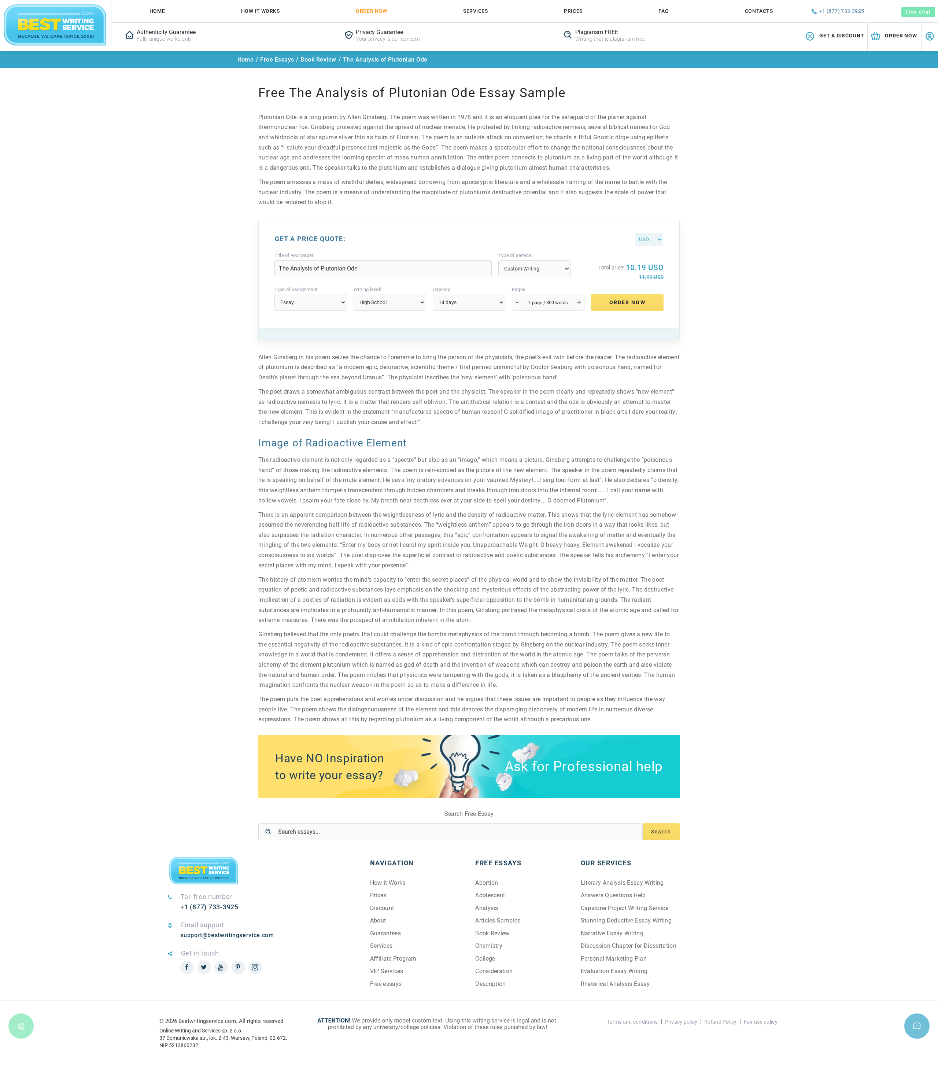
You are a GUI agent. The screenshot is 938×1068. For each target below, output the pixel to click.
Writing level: (367, 289)
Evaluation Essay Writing (614, 971)
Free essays (386, 983)
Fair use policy (761, 1022)
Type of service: (515, 255)
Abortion (486, 882)
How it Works (388, 882)
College (485, 958)
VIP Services (386, 971)
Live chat (918, 12)
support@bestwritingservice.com (227, 935)
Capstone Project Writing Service (624, 908)
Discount (382, 908)
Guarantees (385, 933)
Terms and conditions (632, 1022)
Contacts (759, 11)
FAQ (663, 11)
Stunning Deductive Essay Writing (626, 920)
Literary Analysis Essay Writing (622, 882)
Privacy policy (681, 1022)
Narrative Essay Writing (612, 933)
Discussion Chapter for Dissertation (628, 945)
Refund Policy (720, 1022)
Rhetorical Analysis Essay (615, 983)
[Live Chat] (917, 1026)
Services (475, 11)
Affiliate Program (393, 958)
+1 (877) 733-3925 (841, 11)
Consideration (494, 971)
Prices (573, 11)
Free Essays (277, 59)
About (378, 920)
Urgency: (442, 289)
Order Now (371, 11)
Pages (518, 289)
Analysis (486, 908)
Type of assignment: (296, 289)
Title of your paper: (294, 255)
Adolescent (490, 895)
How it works (260, 11)
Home (157, 11)
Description (490, 983)
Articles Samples (497, 920)
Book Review (318, 59)
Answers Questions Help (613, 895)
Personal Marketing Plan (614, 958)
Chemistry (488, 945)
